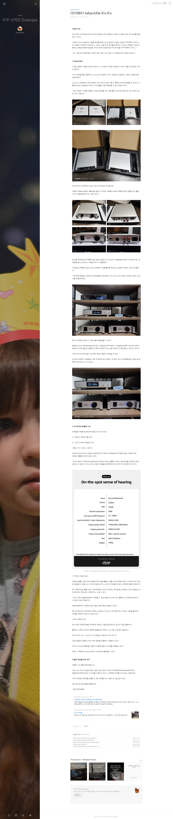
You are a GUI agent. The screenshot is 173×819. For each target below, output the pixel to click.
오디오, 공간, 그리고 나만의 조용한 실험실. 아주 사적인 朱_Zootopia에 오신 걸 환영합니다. (97, 791)
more (141, 760)
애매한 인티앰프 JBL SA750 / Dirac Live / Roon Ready (86, 742)
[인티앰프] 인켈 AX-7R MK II (79, 744)
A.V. (79, 734)
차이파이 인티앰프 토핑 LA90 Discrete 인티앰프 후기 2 (85, 746)
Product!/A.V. (75, 10)
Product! (75, 734)
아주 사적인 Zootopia (19, 20)
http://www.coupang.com (81, 697)
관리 (30, 815)
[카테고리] (4, 4)
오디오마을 (78, 713)
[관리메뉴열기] (169, 3)
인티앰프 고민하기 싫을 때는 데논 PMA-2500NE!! (84, 738)
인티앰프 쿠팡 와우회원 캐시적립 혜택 (88, 699)
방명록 (16, 815)
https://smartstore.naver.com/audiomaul (86, 710)
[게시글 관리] (80, 726)
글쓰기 (9, 815)
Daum (106, 816)
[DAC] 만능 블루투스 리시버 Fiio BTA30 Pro (83, 740)
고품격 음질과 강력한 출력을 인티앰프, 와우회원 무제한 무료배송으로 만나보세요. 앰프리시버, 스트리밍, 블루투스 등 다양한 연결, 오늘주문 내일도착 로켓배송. (106, 703)
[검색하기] (36, 4)
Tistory (116, 816)
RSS (23, 815)
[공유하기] (78, 726)
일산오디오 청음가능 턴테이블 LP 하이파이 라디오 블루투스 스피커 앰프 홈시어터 (100, 715)
